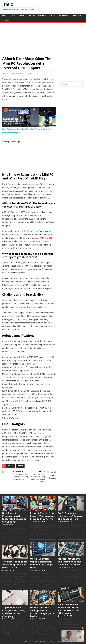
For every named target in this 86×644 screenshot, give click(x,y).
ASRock (10, 466)
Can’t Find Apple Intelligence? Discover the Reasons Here (70, 516)
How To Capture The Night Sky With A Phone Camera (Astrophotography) (20, 110)
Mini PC (20, 466)
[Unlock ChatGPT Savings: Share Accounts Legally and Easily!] (43, 604)
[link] (6, 110)
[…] (8, 633)
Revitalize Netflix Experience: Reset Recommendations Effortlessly (69, 609)
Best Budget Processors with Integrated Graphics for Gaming (14, 517)
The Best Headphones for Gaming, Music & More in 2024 (14, 564)
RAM (42, 238)
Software (5, 20)
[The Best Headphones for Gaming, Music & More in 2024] (15, 558)
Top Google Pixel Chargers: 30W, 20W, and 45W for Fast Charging (13, 612)
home (4, 16)
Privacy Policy (44, 641)
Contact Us (52, 641)
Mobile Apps (77, 16)
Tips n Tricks (63, 16)
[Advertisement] (43, 38)
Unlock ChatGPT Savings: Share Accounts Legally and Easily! (42, 612)
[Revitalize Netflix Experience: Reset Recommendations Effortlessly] (71, 601)
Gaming (52, 16)
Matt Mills (20, 73)
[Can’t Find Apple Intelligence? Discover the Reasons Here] (71, 509)
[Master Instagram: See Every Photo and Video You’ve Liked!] (71, 555)
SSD (50, 238)
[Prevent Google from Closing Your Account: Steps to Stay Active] (43, 509)
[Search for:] (70, 84)
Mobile (21, 16)
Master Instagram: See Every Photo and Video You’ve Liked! (69, 561)
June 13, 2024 (9, 73)
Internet (12, 16)
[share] (34, 109)
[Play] (47, 120)
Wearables (42, 16)
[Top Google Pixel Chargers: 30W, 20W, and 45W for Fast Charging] (15, 604)
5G (3, 414)
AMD (21, 191)
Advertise (59, 641)
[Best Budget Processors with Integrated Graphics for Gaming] (15, 509)
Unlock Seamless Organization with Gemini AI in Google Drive (41, 563)
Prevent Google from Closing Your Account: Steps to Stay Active (42, 516)
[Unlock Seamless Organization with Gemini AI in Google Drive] (43, 555)
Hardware (31, 16)
